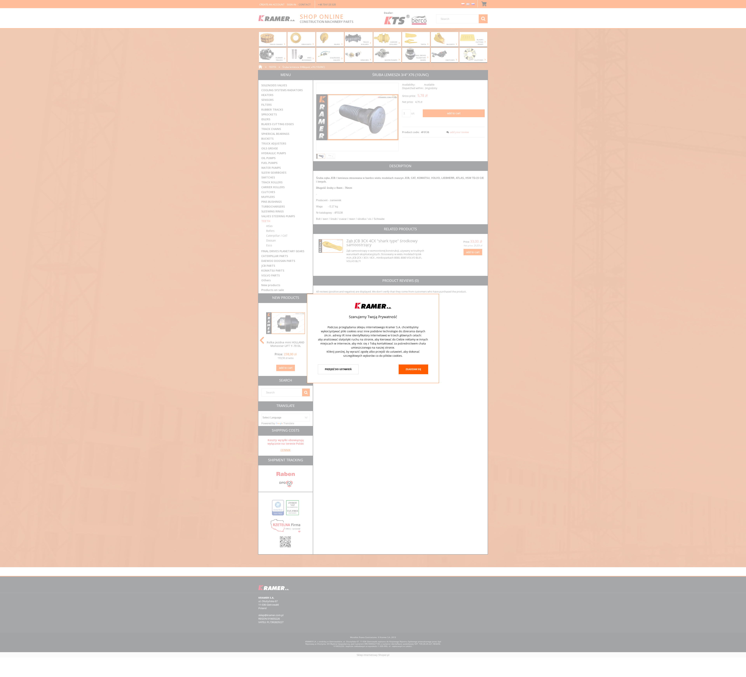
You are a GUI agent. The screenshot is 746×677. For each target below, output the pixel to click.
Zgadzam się (413, 369)
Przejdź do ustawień (338, 369)
